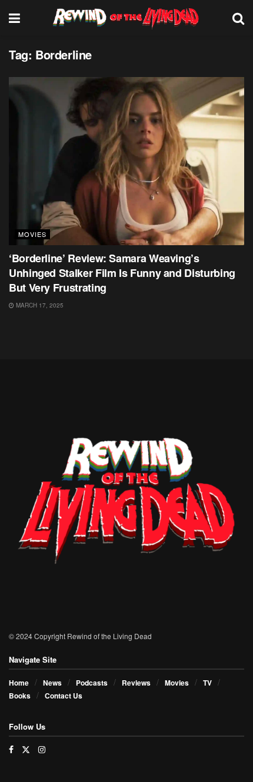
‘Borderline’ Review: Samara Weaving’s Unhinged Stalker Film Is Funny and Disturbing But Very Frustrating (122, 272)
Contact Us (63, 695)
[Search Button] (238, 17)
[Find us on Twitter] (26, 749)
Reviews (136, 682)
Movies (32, 234)
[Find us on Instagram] (41, 749)
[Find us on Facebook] (11, 749)
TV (207, 682)
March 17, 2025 (39, 305)
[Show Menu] (14, 17)
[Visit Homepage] (126, 17)
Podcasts (92, 682)
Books (20, 695)
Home (19, 682)
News (52, 682)
